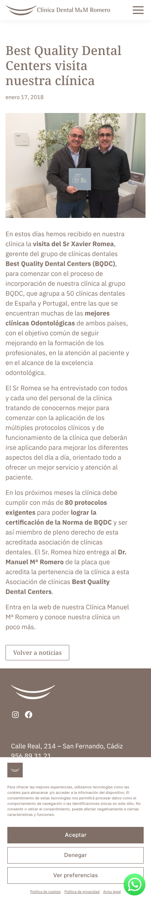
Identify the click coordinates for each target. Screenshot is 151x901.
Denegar (75, 854)
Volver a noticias (37, 652)
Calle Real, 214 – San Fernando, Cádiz (67, 746)
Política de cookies (45, 891)
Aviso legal (112, 891)
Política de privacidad (82, 891)
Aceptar (75, 834)
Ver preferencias (75, 875)
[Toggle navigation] (146, 10)
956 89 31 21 (31, 756)
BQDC (14, 293)
